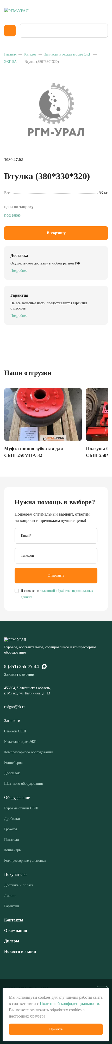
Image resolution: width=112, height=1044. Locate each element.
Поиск (102, 30)
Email (26, 536)
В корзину (56, 233)
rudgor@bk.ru (15, 707)
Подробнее (18, 271)
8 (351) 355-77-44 (21, 666)
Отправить (56, 575)
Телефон (27, 555)
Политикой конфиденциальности (69, 1003)
